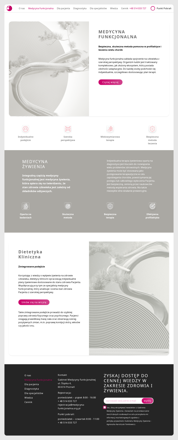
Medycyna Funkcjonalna (38, 379)
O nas (27, 375)
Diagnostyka (31, 388)
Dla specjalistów (33, 393)
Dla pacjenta (31, 384)
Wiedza (28, 397)
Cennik (28, 402)
